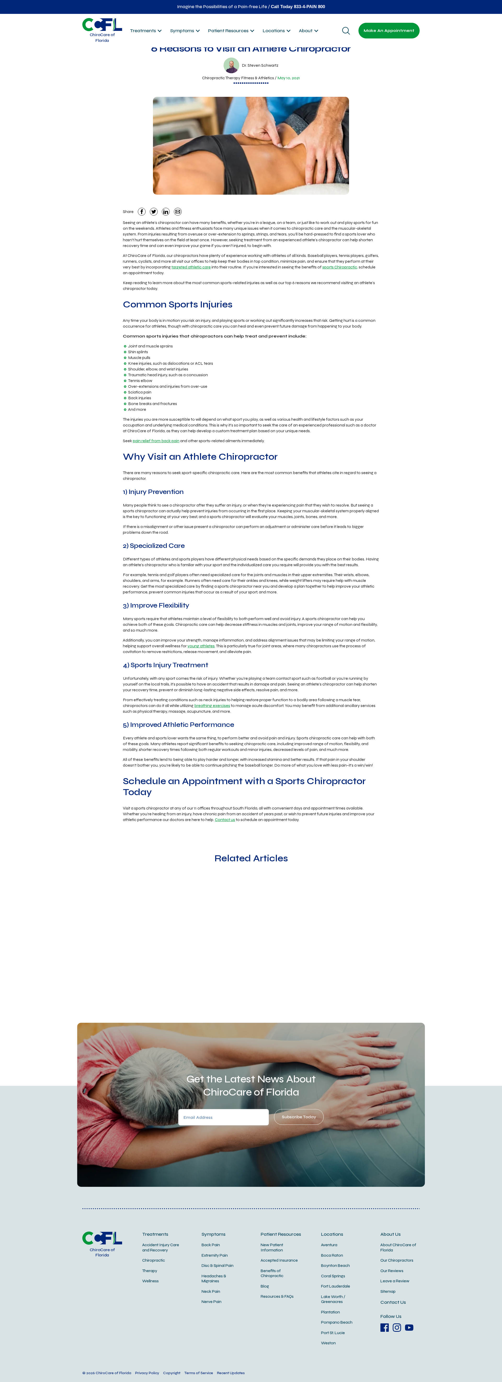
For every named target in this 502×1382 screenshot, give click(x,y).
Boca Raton (332, 1255)
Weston (328, 1343)
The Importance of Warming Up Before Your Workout (250, 959)
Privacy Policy (147, 1373)
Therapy (149, 1270)
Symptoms (182, 30)
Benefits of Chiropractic (272, 1273)
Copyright (171, 1373)
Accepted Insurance (279, 1260)
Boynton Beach (335, 1265)
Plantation (330, 1312)
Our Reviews (391, 1270)
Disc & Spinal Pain (217, 1265)
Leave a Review (394, 1281)
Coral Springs (333, 1276)
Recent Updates (231, 1373)
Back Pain (211, 1245)
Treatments (143, 30)
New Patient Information (272, 1247)
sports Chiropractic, (340, 267)
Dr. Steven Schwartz (260, 65)
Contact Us (393, 1302)
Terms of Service (198, 1373)
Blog (265, 1286)
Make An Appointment (389, 30)
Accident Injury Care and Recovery (160, 1247)
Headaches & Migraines (214, 1279)
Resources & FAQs (277, 1296)
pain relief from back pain (156, 440)
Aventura (329, 1245)
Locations (274, 30)
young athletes (201, 645)
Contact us (225, 819)
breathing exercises (212, 705)
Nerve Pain (211, 1301)
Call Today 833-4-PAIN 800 (298, 6)
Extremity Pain (215, 1255)
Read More (95, 1004)
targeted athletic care (191, 267)
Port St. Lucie (333, 1332)
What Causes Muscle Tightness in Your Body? (123, 959)
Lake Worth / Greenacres (333, 1299)
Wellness (150, 1281)
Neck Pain (211, 1291)
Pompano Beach (336, 1322)
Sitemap (388, 1291)
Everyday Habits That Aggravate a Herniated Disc (367, 959)
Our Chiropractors (396, 1260)
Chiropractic (153, 1260)
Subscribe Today (299, 1117)
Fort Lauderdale (335, 1286)
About (305, 30)
